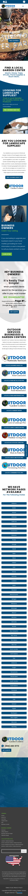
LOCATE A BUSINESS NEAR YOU (14, 365)
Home (2, 815)
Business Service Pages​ (7, 833)
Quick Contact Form (26, 450)
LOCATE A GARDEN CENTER (14, 410)
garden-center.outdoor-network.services (11, 846)
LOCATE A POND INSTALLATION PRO (14, 380)
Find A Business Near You (11, 110)
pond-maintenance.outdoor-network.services (12, 844)
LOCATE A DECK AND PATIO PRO (14, 458)
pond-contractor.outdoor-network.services (11, 842)
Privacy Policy (16, 878)
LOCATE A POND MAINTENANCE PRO (14, 395)
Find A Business (14, 41)
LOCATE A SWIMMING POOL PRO (14, 473)
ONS (19, 893)
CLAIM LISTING (7, 254)
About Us (3, 817)
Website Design (5, 835)
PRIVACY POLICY (18, 888)
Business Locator (5, 824)
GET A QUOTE (14, 312)
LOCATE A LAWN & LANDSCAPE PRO (14, 427)
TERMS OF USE (9, 888)
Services (3, 830)
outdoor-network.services (7, 841)
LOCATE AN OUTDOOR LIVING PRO (14, 442)
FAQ (2, 822)
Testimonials (4, 820)
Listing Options (4, 831)
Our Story (3, 819)
